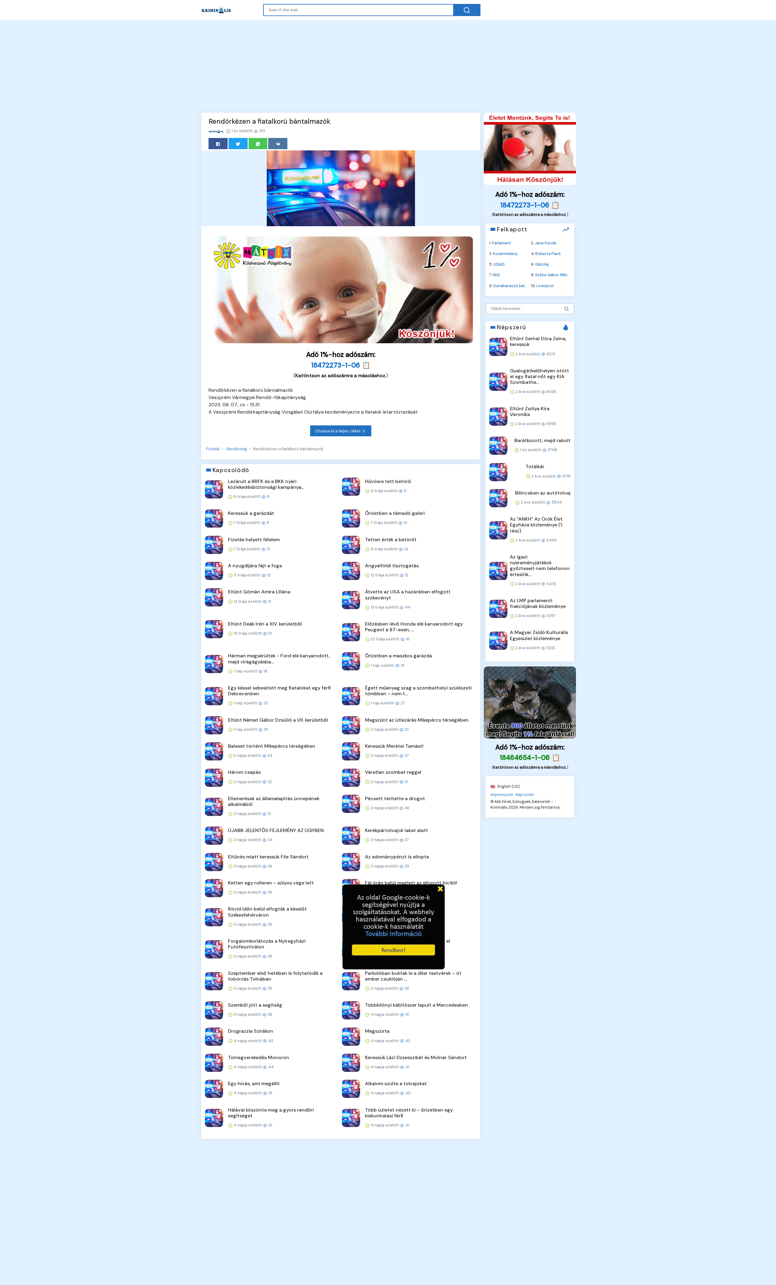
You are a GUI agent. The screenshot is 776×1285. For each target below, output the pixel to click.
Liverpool (545, 285)
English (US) (508, 786)
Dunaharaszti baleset (513, 285)
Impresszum (501, 794)
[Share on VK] (277, 143)
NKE (496, 274)
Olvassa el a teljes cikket (338, 431)
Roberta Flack (548, 253)
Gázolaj (542, 264)
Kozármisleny (505, 253)
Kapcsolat (525, 794)
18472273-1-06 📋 (340, 365)
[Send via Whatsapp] (258, 143)
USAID (499, 264)
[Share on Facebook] (218, 143)
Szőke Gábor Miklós (553, 274)
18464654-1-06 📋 (530, 757)
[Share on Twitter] (238, 143)
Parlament (501, 242)
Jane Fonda (545, 242)
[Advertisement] (388, 65)
